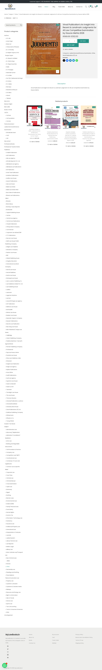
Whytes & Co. (10, 418)
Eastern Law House (11, 252)
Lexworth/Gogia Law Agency (14, 301)
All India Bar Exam (11, 132)
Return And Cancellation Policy (84, 637)
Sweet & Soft (10, 386)
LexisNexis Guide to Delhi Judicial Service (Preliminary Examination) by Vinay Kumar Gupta (34, 132)
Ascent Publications (11, 181)
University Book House (12, 406)
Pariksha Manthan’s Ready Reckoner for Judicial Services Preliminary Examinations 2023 (52, 135)
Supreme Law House (12, 381)
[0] (89, 7)
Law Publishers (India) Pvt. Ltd (14, 284)
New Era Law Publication (12, 324)
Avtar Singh (9, 41)
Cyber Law (9, 486)
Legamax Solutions (11, 295)
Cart (53, 637)
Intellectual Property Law (13, 526)
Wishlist (54, 643)
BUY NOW (83, 41)
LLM (7, 138)
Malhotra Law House (11, 307)
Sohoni (8, 95)
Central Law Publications (13, 221)
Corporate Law (10, 472)
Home (6, 14)
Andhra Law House (11, 178)
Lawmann (9, 292)
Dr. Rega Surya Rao (11, 64)
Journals (8, 535)
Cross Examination (11, 484)
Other (16, 14)
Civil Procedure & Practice (13, 449)
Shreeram (9, 361)
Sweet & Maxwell (11, 384)
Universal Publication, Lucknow (14, 401)
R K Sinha (8, 81)
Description (62, 84)
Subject (11, 14)
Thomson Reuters (11, 398)
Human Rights (10, 512)
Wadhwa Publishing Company (14, 412)
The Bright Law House (12, 392)
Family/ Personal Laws (12, 506)
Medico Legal (10, 546)
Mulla (7, 67)
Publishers (7, 149)
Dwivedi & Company (12, 249)
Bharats (8, 201)
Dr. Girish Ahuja (10, 61)
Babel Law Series (10, 187)
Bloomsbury (9, 204)
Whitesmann (9, 415)
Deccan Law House (11, 238)
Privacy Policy (79, 634)
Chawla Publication (11, 224)
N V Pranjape (9, 70)
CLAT (7, 135)
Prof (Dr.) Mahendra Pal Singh (14, 78)
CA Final (8, 115)
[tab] (62, 84)
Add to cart (71, 45)
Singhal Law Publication (12, 364)
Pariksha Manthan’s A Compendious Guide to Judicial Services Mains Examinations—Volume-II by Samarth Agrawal (88, 136)
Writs (7, 612)
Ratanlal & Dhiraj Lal (11, 90)
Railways (8, 589)
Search (21, 25)
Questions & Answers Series (14, 586)
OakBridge (9, 335)
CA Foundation (10, 118)
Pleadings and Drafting (12, 572)
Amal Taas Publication (12, 172)
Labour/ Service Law (11, 541)
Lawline (8, 289)
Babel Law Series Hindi (12, 189)
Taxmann (9, 389)
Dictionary (9, 489)
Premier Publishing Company (14, 346)
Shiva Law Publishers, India (13, 358)
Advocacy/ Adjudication (13, 432)
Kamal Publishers (11, 272)
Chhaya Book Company (13, 227)
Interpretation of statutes (13, 532)
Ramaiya (8, 87)
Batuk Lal (8, 44)
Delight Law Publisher (12, 247)
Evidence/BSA (10, 504)
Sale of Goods (10, 598)
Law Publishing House (12, 287)
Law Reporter (9, 544)
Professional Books (9, 144)
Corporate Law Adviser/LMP (13, 232)
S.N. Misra (8, 92)
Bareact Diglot (8, 104)
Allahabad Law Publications (13, 167)
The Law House (10, 395)
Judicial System (10, 538)
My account (55, 634)
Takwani (8, 98)
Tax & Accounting (11, 606)
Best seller (7, 107)
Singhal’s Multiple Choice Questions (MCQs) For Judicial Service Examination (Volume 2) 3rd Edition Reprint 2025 (70, 136)
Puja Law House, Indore (12, 352)
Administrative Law (11, 429)
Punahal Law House (11, 355)
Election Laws (10, 498)
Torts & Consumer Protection (14, 609)
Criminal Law (9, 478)
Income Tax (9, 515)
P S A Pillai (9, 75)
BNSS (8, 561)
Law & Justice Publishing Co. (14, 281)
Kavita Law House (11, 275)
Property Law (9, 581)
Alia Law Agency (10, 158)
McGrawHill (9, 309)
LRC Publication (10, 304)
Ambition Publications (12, 175)
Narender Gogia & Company (14, 318)
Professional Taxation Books (12, 147)
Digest (8, 492)
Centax (8, 215)
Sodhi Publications (11, 375)
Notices (8, 564)
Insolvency (9, 521)
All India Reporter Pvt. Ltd (13, 161)
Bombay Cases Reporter (13, 207)
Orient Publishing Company (14, 338)
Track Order (55, 640)
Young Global (10, 421)
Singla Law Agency (11, 366)
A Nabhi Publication (11, 152)
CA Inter (8, 121)
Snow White (9, 372)
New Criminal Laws (11, 558)
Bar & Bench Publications (13, 192)
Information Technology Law (14, 518)
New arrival (7, 141)
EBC (7, 255)
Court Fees (9, 475)
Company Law (10, 452)
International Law (11, 529)
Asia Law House (10, 184)
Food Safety (9, 509)
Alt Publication (10, 169)
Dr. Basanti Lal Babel (11, 58)
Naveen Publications (12, 321)
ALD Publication (10, 155)
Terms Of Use (79, 640)
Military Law (9, 549)
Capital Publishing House (13, 212)
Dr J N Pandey (10, 50)
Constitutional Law (11, 458)
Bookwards (9, 209)
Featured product (9, 124)
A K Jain (8, 38)
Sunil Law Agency (11, 378)
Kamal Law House (11, 269)
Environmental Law (11, 501)
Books (30, 640)
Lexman (8, 298)
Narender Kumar (10, 72)
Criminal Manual (10, 481)
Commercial (9, 229)
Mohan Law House (11, 312)
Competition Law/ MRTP (13, 455)
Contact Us (32, 643)
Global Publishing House (12, 258)
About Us (31, 637)
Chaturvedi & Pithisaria (12, 47)
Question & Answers (11, 583)
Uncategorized (8, 615)
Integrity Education (11, 261)
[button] (68, 49)
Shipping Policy (80, 643)
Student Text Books (9, 424)
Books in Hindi (8, 109)
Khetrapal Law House (12, 278)
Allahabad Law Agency (12, 164)
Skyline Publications (11, 369)
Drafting (8, 495)
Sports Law (9, 603)
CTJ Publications (10, 235)
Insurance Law (10, 524)
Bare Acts (7, 101)
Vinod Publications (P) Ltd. (70, 55)
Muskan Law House (11, 315)
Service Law (9, 601)
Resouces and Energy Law (13, 592)
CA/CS (6, 112)
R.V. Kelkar (9, 84)
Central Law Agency (11, 218)
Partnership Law (10, 569)
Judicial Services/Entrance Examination (80, 53)
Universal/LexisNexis (11, 404)
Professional (9, 349)
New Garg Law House (12, 327)
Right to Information (12, 595)
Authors (6, 35)
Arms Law (9, 441)
